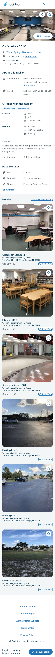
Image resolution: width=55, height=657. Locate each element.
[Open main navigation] (51, 5)
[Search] (44, 4)
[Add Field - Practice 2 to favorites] (48, 534)
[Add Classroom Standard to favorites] (48, 208)
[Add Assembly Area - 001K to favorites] (48, 338)
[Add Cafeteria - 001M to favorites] (50, 15)
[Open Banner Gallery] (27, 25)
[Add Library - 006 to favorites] (48, 273)
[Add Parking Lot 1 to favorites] (48, 468)
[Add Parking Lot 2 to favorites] (48, 403)
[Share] (42, 15)
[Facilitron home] (12, 6)
